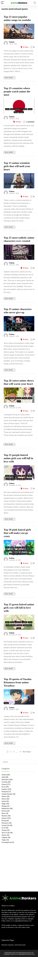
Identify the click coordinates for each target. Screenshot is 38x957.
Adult (12, 34)
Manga (4, 806)
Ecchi (13, 37)
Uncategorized (7, 842)
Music (24, 37)
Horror (21, 258)
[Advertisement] (19, 870)
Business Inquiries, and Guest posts (14, 945)
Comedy (24, 34)
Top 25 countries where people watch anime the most (17, 91)
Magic (26, 553)
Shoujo (4, 830)
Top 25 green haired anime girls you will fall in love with (19, 607)
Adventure (17, 34)
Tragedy (4, 837)
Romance (5, 823)
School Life (5, 825)
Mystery (4, 816)
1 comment (30, 122)
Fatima (11, 42)
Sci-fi (3, 828)
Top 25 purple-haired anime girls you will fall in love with (18, 458)
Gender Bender (27, 326)
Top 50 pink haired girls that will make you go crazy (17, 533)
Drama (30, 34)
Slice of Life (6, 832)
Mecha (4, 811)
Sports (4, 835)
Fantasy (19, 37)
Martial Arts (5, 808)
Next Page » (27, 752)
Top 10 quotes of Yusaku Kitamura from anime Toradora (17, 682)
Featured (19, 326)
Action (7, 34)
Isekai (21, 553)
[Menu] (2, 3)
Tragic (4, 840)
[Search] (34, 3)
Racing (4, 820)
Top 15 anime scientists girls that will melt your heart (17, 166)
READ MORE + (9, 77)
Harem (16, 258)
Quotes (6, 703)
